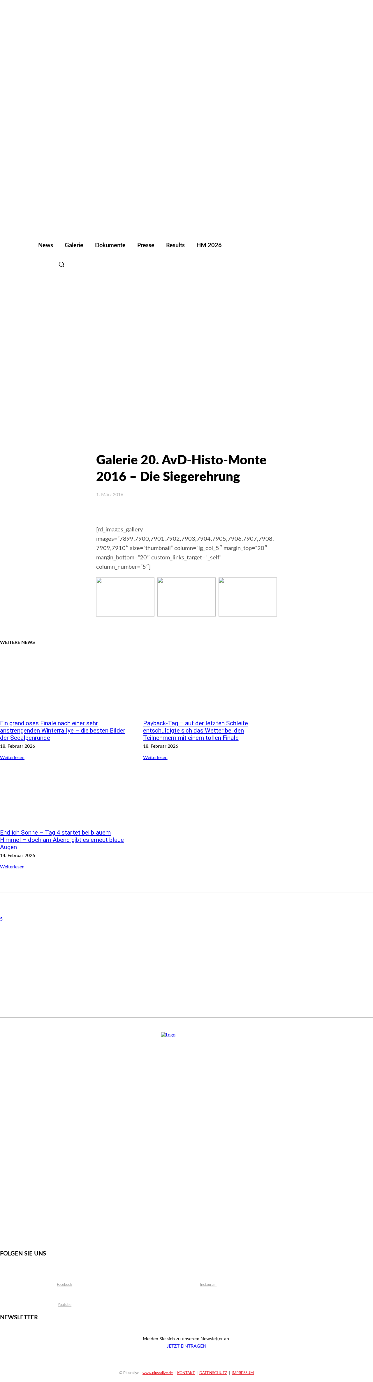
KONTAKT (186, 1373)
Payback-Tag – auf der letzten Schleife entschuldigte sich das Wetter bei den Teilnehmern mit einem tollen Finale (195, 730)
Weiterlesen (12, 757)
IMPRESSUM (243, 1373)
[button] (61, 264)
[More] (262, 511)
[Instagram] (32, 264)
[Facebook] (17, 264)
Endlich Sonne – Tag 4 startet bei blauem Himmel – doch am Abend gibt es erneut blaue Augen (62, 840)
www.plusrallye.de (157, 1373)
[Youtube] (46, 264)
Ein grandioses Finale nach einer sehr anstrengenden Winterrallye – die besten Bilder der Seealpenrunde (62, 730)
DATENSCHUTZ (213, 1373)
